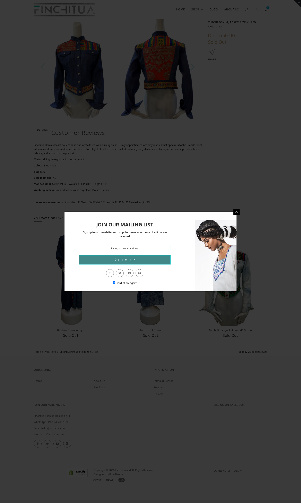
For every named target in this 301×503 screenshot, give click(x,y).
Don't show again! (126, 283)
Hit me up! (126, 260)
